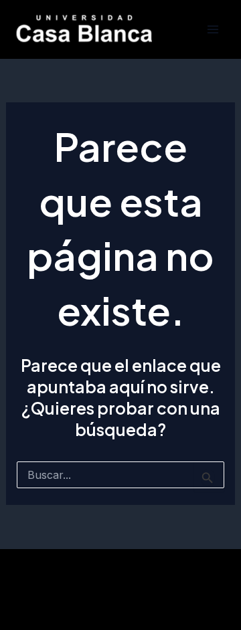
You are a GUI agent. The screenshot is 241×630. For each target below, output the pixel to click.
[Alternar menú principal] (212, 30)
